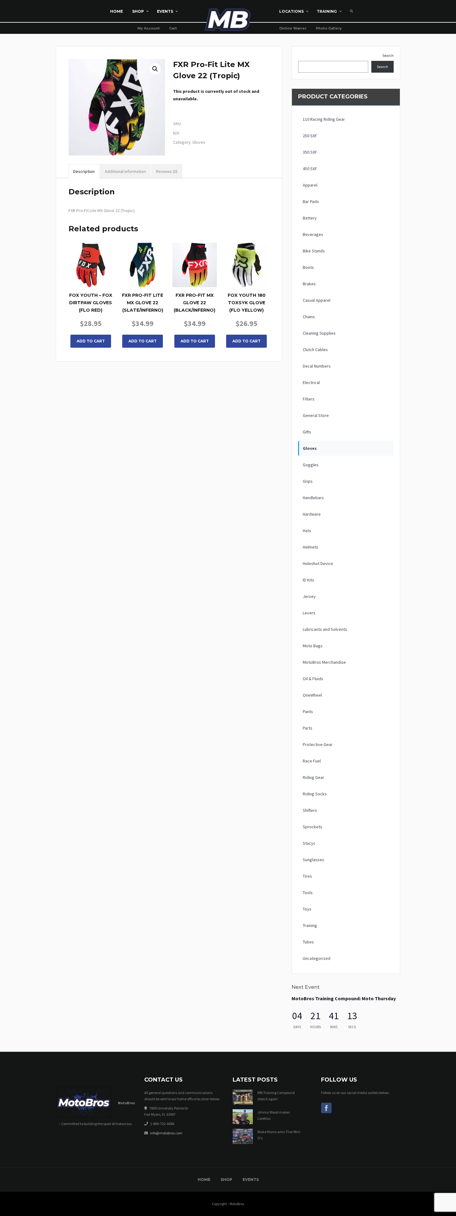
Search (388, 55)
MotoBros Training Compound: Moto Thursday (344, 998)
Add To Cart (91, 341)
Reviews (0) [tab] (166, 171)
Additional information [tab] (125, 171)
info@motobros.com (166, 1133)
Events (251, 1179)
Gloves (198, 142)
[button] (155, 69)
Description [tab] (84, 171)
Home (204, 1179)
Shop (226, 1179)
